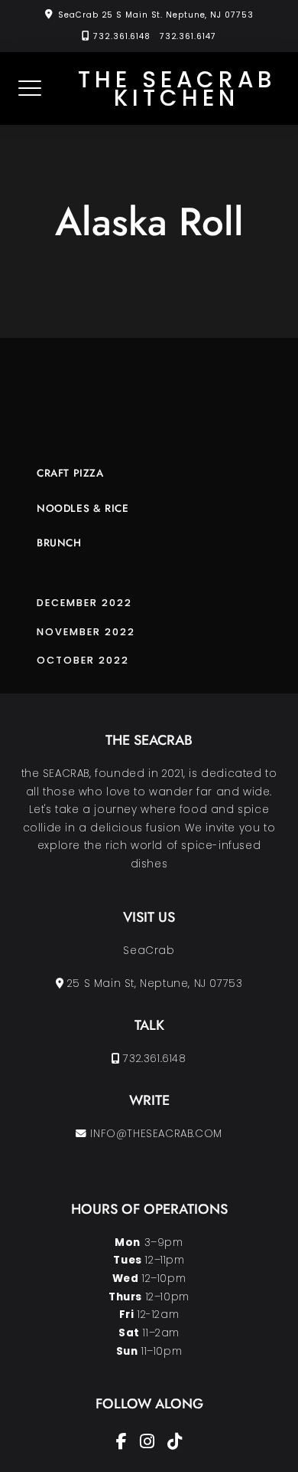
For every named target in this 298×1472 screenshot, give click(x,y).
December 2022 (84, 602)
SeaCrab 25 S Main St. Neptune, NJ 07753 (155, 15)
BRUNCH (59, 543)
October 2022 (83, 660)
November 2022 (86, 631)
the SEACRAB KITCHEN (177, 88)
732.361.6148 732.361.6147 (154, 36)
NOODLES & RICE (82, 508)
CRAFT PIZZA (70, 473)
